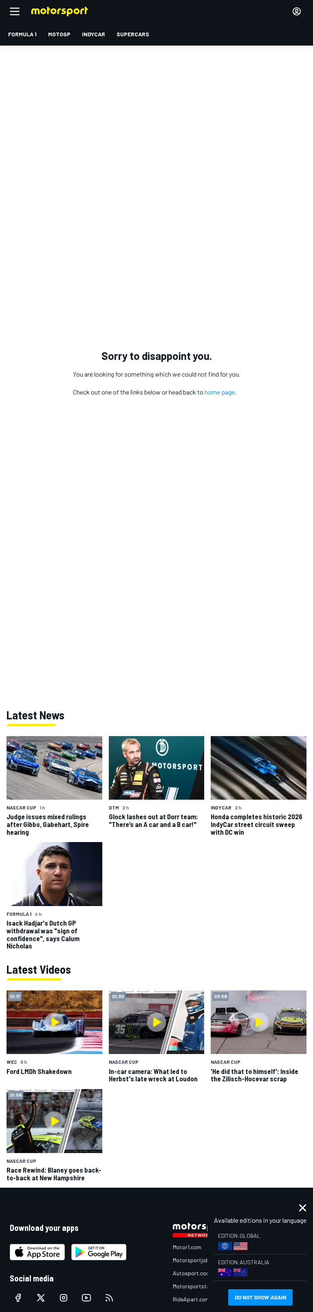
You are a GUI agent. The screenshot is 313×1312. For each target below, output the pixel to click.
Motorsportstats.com (200, 1286)
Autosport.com (192, 1273)
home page (220, 392)
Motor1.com (187, 1247)
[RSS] (109, 1298)
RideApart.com (191, 1299)
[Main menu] (14, 11)
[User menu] (297, 11)
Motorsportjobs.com (198, 1260)
